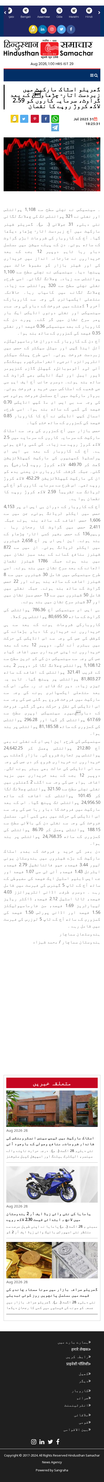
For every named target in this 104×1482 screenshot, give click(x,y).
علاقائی (81, 1414)
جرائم (82, 1397)
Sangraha (61, 1470)
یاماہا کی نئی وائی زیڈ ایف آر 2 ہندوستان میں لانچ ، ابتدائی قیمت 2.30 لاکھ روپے (48, 1216)
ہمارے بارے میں (73, 1342)
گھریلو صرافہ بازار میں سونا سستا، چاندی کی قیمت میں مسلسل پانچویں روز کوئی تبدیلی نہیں (52, 1292)
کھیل (84, 1373)
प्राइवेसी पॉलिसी (77, 1363)
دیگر (84, 1380)
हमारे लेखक (80, 1349)
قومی (84, 1422)
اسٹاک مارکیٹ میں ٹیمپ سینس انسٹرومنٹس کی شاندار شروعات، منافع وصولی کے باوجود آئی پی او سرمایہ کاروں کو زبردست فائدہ (50, 1141)
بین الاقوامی (76, 1429)
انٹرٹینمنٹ (76, 1405)
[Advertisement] (52, 998)
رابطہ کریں (77, 1356)
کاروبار (80, 1390)
